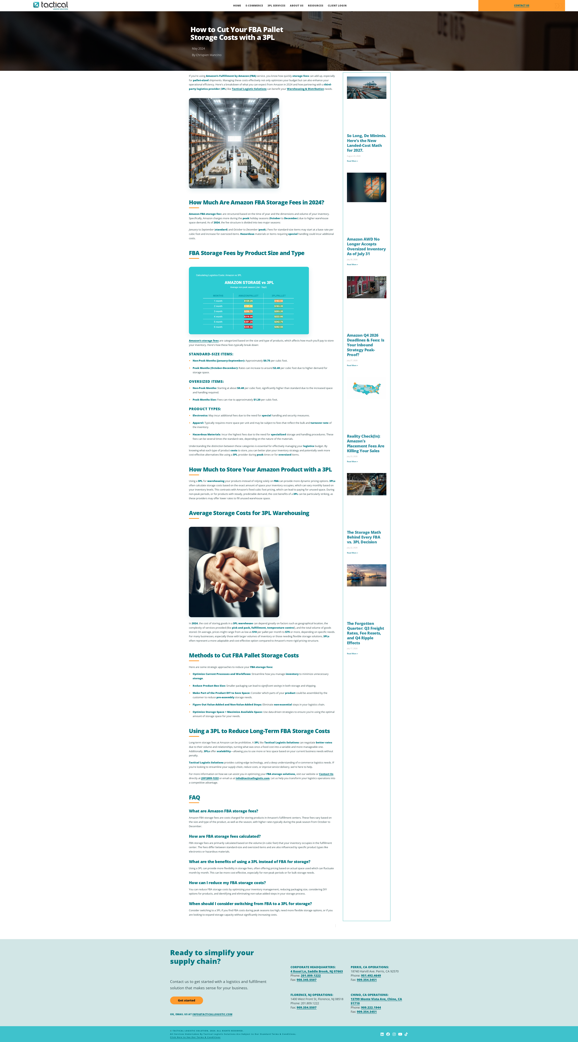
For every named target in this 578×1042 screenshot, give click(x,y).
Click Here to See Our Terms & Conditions (195, 1037)
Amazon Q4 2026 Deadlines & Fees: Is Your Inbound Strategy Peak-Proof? (365, 344)
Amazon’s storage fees (204, 340)
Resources (315, 5)
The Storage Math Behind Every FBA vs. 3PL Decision (364, 537)
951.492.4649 (371, 975)
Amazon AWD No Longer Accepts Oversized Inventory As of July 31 (366, 246)
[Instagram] (394, 1034)
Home (237, 5)
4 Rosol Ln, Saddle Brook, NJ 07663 (317, 971)
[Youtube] (400, 1034)
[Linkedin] (382, 1034)
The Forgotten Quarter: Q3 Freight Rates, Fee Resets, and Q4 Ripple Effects (365, 633)
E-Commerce (254, 5)
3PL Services (276, 5)
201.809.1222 (311, 975)
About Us (296, 5)
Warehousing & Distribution (305, 89)
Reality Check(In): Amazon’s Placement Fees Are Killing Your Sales (365, 443)
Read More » (352, 161)
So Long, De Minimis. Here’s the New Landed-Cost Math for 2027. (366, 143)
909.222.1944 (371, 1007)
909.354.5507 (307, 1007)
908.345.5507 (307, 980)
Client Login (337, 5)
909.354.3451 (367, 980)
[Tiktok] (406, 1034)
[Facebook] (388, 1034)
